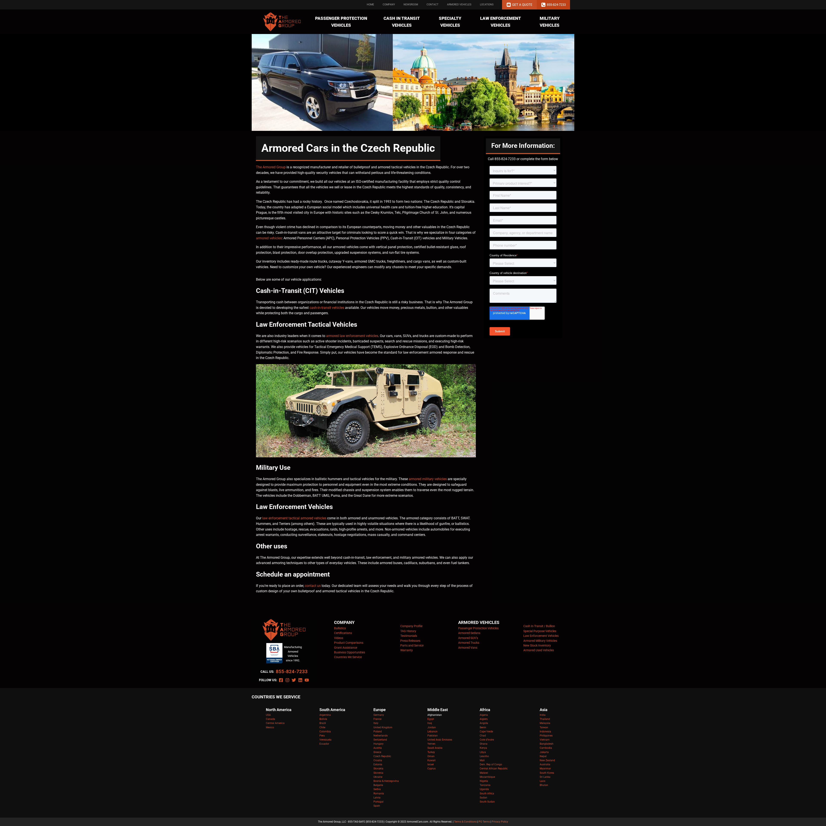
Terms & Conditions (465, 821)
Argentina (325, 714)
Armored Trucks (468, 642)
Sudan (483, 797)
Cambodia (546, 747)
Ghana (483, 743)
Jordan (431, 727)
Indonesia (545, 731)
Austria (377, 747)
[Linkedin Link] (300, 680)
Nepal (543, 756)
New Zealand (547, 760)
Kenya (483, 747)
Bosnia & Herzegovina (386, 781)
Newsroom (411, 4)
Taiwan (544, 727)
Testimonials (408, 635)
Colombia (325, 731)
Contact (432, 4)
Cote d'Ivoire (487, 739)
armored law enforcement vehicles (352, 336)
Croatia (377, 760)
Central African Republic (494, 768)
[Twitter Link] (294, 680)
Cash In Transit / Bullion (539, 626)
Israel (430, 764)
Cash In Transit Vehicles (402, 22)
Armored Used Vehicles (538, 650)
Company (389, 4)
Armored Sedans (469, 633)
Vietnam (545, 739)
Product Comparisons (348, 642)
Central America (275, 723)
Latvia (377, 797)
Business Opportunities (349, 652)
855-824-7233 (292, 671)
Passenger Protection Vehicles (341, 22)
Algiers (484, 719)
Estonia (377, 764)
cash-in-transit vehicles (327, 308)
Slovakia (378, 768)
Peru (322, 735)
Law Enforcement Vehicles (500, 22)
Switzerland (380, 739)
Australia (545, 764)
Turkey (431, 752)
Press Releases (410, 640)
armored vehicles (269, 238)
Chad (483, 735)
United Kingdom (382, 727)
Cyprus (431, 768)
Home (370, 4)
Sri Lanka (545, 776)
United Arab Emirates (439, 739)
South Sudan (487, 801)
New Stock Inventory (537, 645)
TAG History (408, 631)
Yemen (431, 743)
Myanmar (545, 768)
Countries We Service (348, 657)
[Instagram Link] (287, 680)
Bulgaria (378, 785)
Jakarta (544, 752)
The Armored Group (271, 167)
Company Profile (411, 626)
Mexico (270, 727)
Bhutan (544, 785)
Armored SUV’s (468, 638)
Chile (322, 727)
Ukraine (377, 776)
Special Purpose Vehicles (539, 631)
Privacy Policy (500, 821)
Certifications (343, 633)
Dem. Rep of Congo (491, 764)
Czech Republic (382, 756)
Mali (482, 760)
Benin (483, 727)
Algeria (484, 714)
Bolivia (323, 719)
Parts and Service (412, 645)
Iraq (429, 723)
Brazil (322, 723)
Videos (338, 638)
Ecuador (324, 743)
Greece (377, 752)
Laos (542, 781)
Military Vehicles (550, 22)
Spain (376, 805)
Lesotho (484, 756)
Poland (377, 731)
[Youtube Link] (307, 680)
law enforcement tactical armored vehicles (294, 518)
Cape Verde (486, 731)
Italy (375, 723)
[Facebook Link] (281, 680)
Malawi (484, 772)
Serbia (377, 789)
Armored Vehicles (459, 4)
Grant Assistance (345, 647)
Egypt (430, 719)
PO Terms (484, 821)
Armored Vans (467, 647)
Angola (484, 723)
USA (268, 714)
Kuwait (431, 760)
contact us (313, 586)
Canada (270, 719)
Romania (378, 793)
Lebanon (432, 731)
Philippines (546, 735)
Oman (431, 756)
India (543, 714)
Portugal (378, 801)
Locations (486, 4)
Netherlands (380, 735)
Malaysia (545, 723)
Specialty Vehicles (450, 22)
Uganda (484, 789)
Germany (378, 714)
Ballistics (340, 628)
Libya (483, 752)
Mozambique (487, 776)
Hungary (378, 743)
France (377, 719)
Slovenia (378, 772)
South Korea (547, 772)
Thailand (545, 719)
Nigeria (484, 781)
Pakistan (432, 735)
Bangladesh (546, 743)
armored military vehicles (428, 479)
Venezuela (325, 739)
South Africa (487, 793)
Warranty (406, 650)
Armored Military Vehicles (540, 640)
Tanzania (485, 785)
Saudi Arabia (434, 747)
